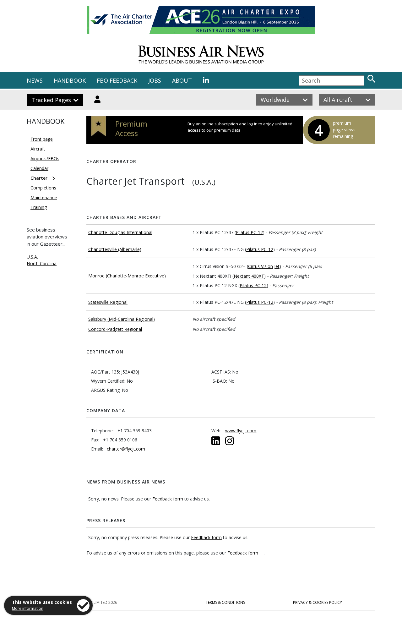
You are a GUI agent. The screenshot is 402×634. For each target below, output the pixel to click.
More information (27, 608)
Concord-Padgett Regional (115, 329)
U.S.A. (32, 257)
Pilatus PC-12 (249, 232)
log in (252, 124)
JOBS (154, 80)
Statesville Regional (108, 302)
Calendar (39, 168)
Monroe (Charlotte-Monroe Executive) (127, 276)
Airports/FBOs (44, 158)
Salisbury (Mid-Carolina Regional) (121, 319)
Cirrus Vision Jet (264, 266)
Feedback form (167, 499)
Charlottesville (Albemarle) (114, 249)
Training (38, 207)
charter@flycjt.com (126, 449)
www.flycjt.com (240, 431)
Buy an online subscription (212, 124)
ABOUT (182, 80)
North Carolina (42, 263)
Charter (38, 178)
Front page (41, 139)
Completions (43, 188)
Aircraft (37, 149)
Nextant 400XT (249, 276)
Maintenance (43, 197)
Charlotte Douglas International (120, 232)
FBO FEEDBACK (117, 80)
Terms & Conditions (225, 602)
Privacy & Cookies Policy (317, 602)
